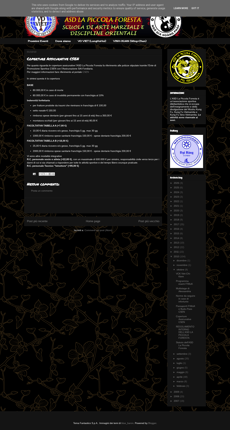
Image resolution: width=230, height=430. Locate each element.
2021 (177, 205)
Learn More (181, 8)
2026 (177, 183)
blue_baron (127, 423)
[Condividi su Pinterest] (53, 174)
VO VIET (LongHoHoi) (92, 41)
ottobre (181, 269)
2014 (177, 238)
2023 (177, 196)
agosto (181, 358)
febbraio (181, 386)
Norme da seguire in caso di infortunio (185, 298)
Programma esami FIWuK (184, 282)
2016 (177, 229)
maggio (181, 372)
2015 (177, 233)
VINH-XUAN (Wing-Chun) (129, 41)
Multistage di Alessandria (183, 290)
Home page (93, 221)
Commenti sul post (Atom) (98, 230)
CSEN (86, 72)
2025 (177, 187)
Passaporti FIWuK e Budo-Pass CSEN (185, 309)
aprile (180, 377)
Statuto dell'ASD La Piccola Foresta (184, 345)
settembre (182, 353)
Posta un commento (42, 190)
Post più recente (37, 221)
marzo (180, 381)
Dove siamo (63, 41)
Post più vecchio (148, 221)
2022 (177, 201)
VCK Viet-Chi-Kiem (183, 275)
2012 (177, 247)
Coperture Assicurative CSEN (183, 319)
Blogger (152, 423)
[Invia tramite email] (40, 174)
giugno (181, 367)
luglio (180, 363)
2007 (177, 401)
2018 (177, 219)
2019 (177, 215)
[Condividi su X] (46, 174)
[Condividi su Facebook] (50, 174)
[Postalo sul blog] (43, 174)
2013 (177, 242)
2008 (177, 396)
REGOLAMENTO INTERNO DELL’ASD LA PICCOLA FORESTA (185, 332)
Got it (195, 8)
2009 (177, 391)
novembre (182, 265)
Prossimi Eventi (38, 41)
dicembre (182, 260)
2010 (177, 256)
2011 (176, 251)
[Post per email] (34, 173)
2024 (177, 192)
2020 (177, 210)
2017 (177, 224)
